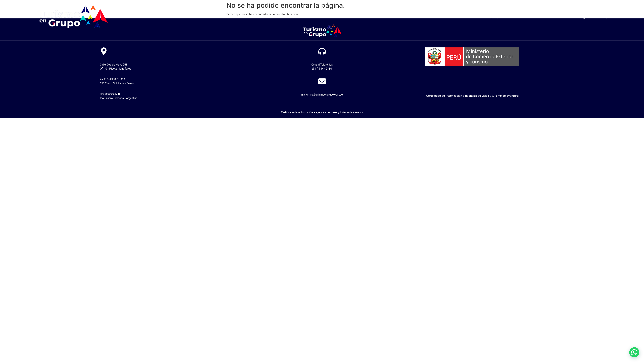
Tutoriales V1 (514, 17)
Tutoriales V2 (538, 17)
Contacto (560, 17)
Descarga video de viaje (590, 17)
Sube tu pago (489, 17)
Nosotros (467, 17)
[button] (634, 352)
